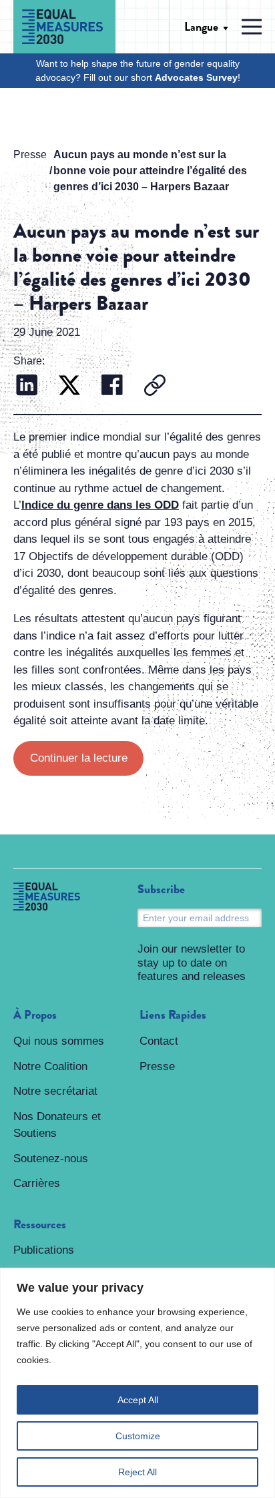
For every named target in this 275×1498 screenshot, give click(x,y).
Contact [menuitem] (159, 1041)
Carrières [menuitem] (36, 1183)
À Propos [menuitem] (35, 1015)
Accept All (137, 1400)
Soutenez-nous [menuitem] (50, 1158)
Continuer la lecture (78, 758)
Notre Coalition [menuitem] (50, 1066)
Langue (201, 26)
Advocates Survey (196, 77)
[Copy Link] (155, 386)
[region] (137, 1383)
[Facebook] (112, 386)
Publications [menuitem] (43, 1250)
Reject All (137, 1472)
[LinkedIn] (26, 386)
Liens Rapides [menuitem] (173, 1015)
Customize (137, 1436)
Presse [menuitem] (157, 1066)
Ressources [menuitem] (39, 1225)
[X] (69, 386)
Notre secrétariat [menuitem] (55, 1091)
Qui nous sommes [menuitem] (58, 1041)
